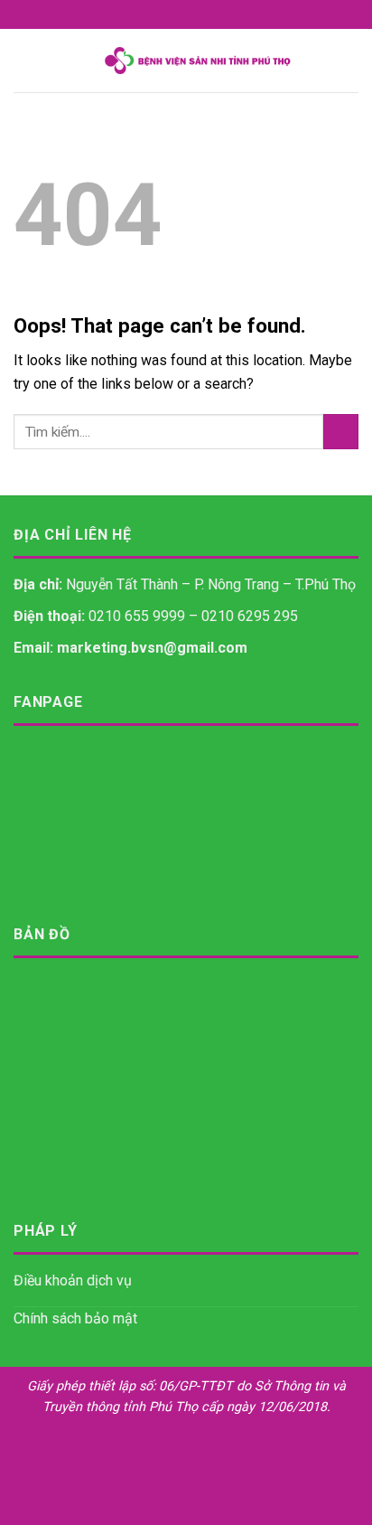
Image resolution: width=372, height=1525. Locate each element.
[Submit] (340, 431)
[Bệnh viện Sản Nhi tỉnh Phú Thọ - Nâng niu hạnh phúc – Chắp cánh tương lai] (197, 60)
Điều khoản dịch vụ (73, 1280)
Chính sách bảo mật (75, 1318)
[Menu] (24, 60)
